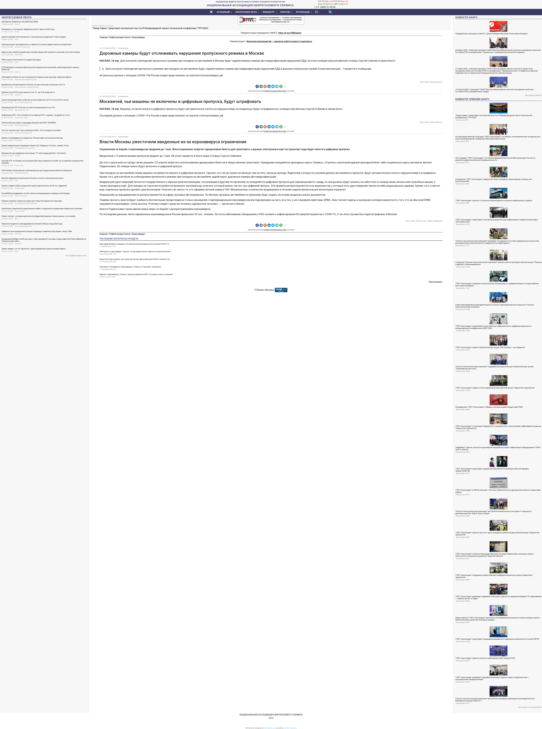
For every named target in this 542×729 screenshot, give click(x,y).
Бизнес (17, 156)
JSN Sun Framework (290, 728)
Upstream (18, 95)
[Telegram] (277, 86)
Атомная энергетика (22, 47)
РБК (418, 221)
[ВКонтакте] (261, 86)
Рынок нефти (19, 188)
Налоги (17, 72)
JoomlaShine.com (269, 728)
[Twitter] (273, 86)
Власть (17, 24)
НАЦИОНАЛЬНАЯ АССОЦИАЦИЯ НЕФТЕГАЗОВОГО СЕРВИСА (271, 714)
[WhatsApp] (281, 86)
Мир (16, 39)
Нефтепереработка (22, 125)
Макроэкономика (21, 118)
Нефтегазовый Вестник (275, 91)
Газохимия (18, 140)
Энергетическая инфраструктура (27, 87)
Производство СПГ (22, 110)
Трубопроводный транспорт (25, 148)
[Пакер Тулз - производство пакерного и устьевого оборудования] (271, 19)
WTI (336, 4)
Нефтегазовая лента (119, 37)
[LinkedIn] (269, 86)
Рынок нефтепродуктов (23, 102)
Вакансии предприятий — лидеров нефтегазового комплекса (279, 41)
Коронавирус (138, 37)
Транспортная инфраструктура (26, 79)
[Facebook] (257, 86)
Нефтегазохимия (21, 196)
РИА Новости (436, 82)
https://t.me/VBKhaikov (289, 33)
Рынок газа (19, 165)
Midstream (19, 55)
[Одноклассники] (265, 86)
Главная (104, 37)
